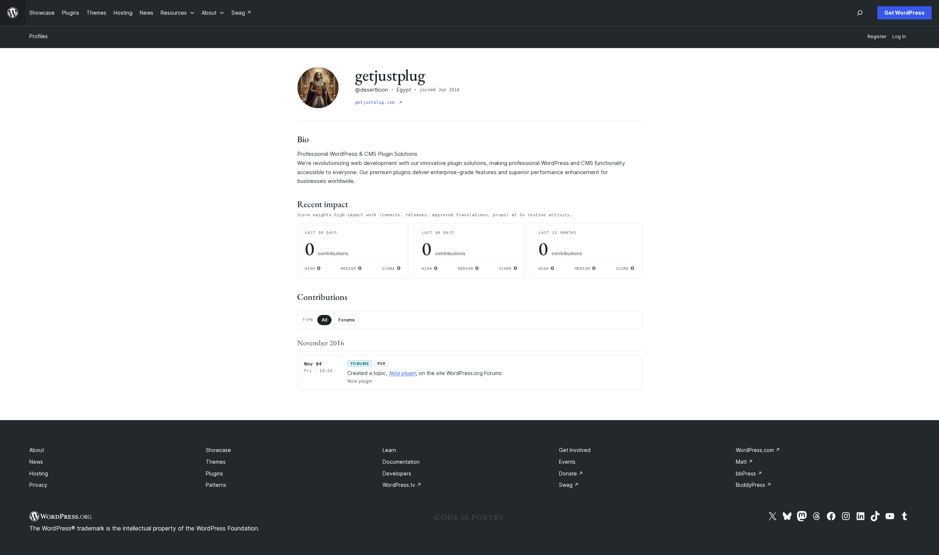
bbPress (749, 473)
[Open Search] (860, 13)
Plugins (214, 473)
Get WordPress (904, 13)
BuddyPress (753, 485)
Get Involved (575, 450)
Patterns (216, 485)
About (36, 450)
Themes (216, 462)
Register (877, 36)
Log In (899, 36)
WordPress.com (758, 450)
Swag (569, 485)
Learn (389, 450)
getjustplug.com (376, 102)
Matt (744, 462)
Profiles (38, 36)
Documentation (401, 462)
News (36, 462)
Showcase (218, 450)
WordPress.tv (402, 485)
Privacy (38, 485)
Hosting (38, 473)
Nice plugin (402, 373)
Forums (346, 320)
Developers (397, 473)
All (324, 320)
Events (567, 462)
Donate (571, 473)
